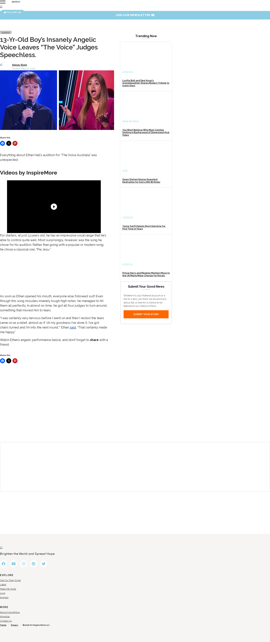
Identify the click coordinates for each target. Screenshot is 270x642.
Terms (3, 625)
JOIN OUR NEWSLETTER (135, 15)
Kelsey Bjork (19, 64)
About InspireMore (10, 612)
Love (125, 170)
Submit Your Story (146, 314)
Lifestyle (127, 72)
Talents (6, 32)
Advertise (5, 616)
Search (16, 2)
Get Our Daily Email (10, 580)
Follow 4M (13, 12)
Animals (4, 597)
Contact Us (6, 621)
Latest (3, 584)
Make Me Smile (130, 121)
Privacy (14, 625)
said (73, 327)
